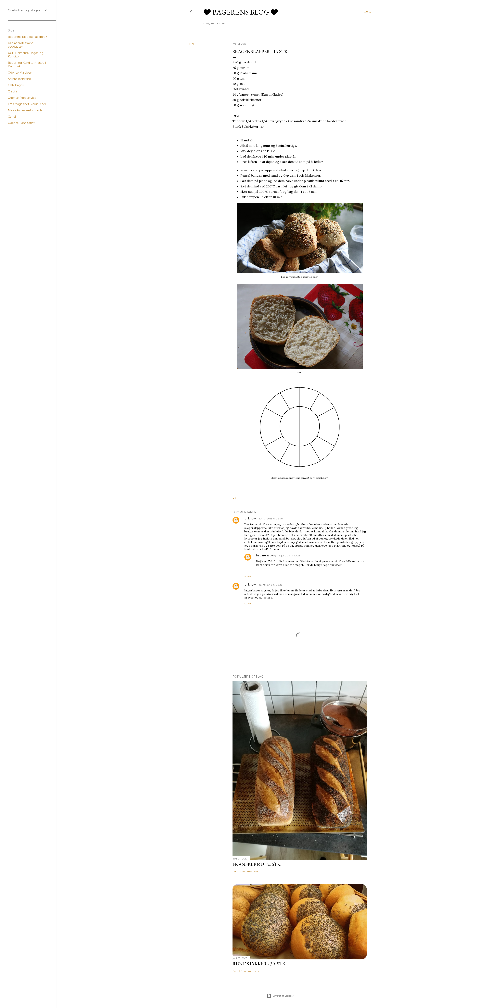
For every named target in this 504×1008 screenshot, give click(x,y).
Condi (12, 116)
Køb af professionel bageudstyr (21, 44)
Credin (12, 91)
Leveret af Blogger (283, 995)
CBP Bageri (16, 85)
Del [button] (191, 44)
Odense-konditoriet (21, 123)
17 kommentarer (248, 871)
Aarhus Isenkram (19, 79)
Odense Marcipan (20, 72)
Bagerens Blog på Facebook (27, 37)
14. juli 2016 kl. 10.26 (289, 555)
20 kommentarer (249, 970)
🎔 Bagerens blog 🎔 (240, 12)
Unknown (251, 518)
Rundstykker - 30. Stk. (259, 964)
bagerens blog (266, 555)
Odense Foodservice (22, 98)
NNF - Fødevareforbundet (26, 110)
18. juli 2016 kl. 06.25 (270, 584)
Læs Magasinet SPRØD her (27, 104)
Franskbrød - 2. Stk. (257, 864)
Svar (247, 576)
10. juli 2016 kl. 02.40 (271, 518)
